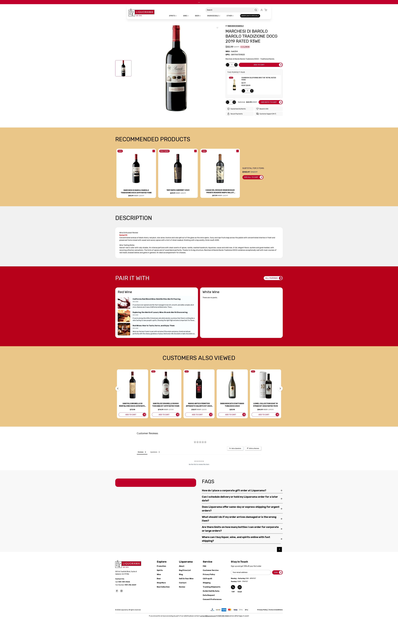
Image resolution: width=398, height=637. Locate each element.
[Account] (261, 10)
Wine (159, 574)
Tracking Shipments (211, 587)
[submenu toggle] (178, 16)
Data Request (209, 595)
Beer (159, 579)
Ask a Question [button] (236, 448)
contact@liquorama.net (208, 616)
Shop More (161, 583)
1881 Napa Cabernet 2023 (178, 190)
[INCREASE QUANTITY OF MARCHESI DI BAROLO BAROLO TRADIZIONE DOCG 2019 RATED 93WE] (236, 64)
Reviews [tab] (140, 452)
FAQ (204, 566)
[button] (117, 388)
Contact (182, 583)
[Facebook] (117, 591)
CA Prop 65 (207, 579)
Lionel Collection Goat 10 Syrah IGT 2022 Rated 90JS (265, 405)
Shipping (207, 583)
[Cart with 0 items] (267, 10)
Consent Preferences (212, 599)
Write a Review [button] (254, 448)
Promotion (161, 566)
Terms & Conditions (276, 610)
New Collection (163, 587)
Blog (181, 574)
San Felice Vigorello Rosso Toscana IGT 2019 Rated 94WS (165, 405)
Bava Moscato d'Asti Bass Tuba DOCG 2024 (232, 405)
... (199, 2)
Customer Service (210, 570)
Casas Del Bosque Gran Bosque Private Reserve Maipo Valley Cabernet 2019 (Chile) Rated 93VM (220, 191)
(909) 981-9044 (223, 616)
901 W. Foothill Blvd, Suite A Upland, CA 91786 (126, 573)
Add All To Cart (251, 177)
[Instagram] (121, 591)
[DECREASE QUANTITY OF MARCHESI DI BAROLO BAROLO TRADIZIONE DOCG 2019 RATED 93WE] (227, 64)
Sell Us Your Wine (186, 579)
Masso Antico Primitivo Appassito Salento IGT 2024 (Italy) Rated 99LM (199, 405)
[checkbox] (153, 151)
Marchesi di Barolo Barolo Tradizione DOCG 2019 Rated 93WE (136, 191)
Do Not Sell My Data (211, 591)
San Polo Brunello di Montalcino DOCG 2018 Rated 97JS (132, 405)
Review (182, 587)
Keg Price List (185, 570)
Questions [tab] (153, 452)
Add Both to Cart (269, 102)
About (181, 566)
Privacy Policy (209, 574)
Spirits (160, 570)
